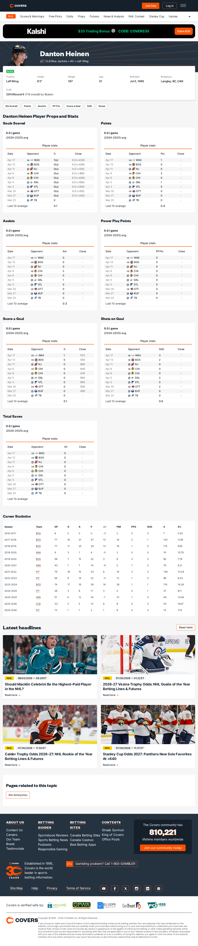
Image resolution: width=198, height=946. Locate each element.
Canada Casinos (81, 840)
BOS (38, 533)
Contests (111, 822)
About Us (15, 822)
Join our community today (163, 848)
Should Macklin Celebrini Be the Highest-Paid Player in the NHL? (48, 686)
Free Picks (55, 16)
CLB (38, 603)
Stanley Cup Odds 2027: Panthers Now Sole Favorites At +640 (147, 756)
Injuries (173, 16)
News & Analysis (114, 16)
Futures (94, 16)
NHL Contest (136, 16)
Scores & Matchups (32, 16)
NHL (11, 16)
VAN (38, 597)
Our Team (13, 839)
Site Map (16, 888)
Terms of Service (78, 888)
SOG (89, 106)
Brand (10, 844)
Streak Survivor (113, 830)
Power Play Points (116, 220)
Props (81, 16)
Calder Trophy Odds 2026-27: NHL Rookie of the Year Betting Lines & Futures (48, 756)
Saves (101, 106)
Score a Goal (73, 106)
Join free (150, 5)
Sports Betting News (53, 840)
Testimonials (15, 848)
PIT (38, 571)
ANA (38, 552)
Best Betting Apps (83, 844)
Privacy (52, 888)
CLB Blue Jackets (56, 61)
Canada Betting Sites (85, 835)
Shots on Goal (112, 318)
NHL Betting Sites (18, 795)
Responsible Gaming (52, 849)
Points (27, 106)
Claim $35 (183, 31)
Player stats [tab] (50, 145)
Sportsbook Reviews (53, 835)
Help (35, 888)
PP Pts (56, 106)
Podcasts (44, 844)
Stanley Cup (156, 16)
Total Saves (12, 416)
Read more (187, 628)
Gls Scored (11, 106)
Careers (11, 835)
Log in (169, 5)
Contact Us (14, 830)
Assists (42, 106)
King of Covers (113, 835)
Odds (69, 16)
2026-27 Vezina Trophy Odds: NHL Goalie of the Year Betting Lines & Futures (146, 686)
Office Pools (110, 839)
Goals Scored (14, 123)
